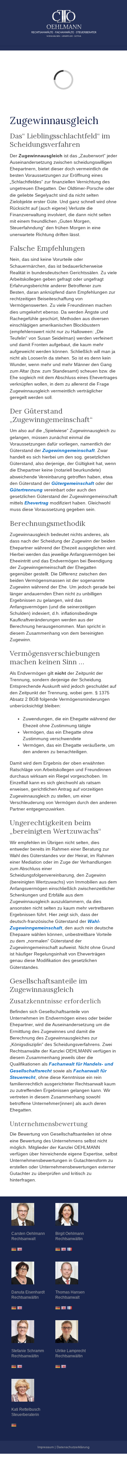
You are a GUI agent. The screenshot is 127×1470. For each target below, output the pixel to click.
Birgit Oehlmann (69, 1233)
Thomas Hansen (70, 1292)
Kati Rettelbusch (25, 1409)
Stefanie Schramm (27, 1351)
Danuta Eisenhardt (28, 1292)
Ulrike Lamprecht (70, 1351)
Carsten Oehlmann (28, 1233)
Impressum (45, 1447)
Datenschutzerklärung (73, 1447)
